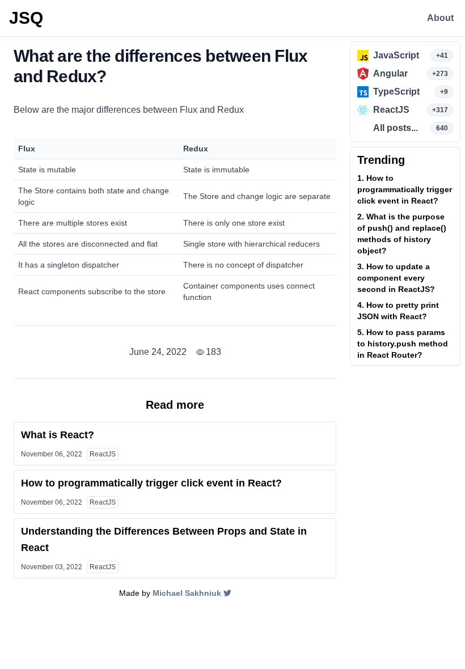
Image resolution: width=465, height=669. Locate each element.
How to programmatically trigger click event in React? (151, 483)
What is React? (57, 435)
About (440, 18)
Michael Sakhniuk (187, 593)
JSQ (26, 18)
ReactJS (103, 454)
